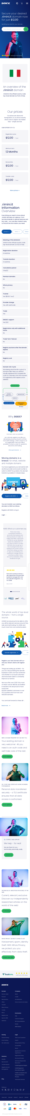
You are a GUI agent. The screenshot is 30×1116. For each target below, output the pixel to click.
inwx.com (4, 1097)
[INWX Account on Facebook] (11, 1090)
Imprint (16, 1040)
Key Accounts (5, 1062)
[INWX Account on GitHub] (14, 1090)
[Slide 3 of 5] (15, 592)
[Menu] (27, 3)
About (16, 994)
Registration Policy (19, 1055)
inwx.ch (21, 1097)
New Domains (5, 999)
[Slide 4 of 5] (17, 592)
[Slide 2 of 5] (13, 592)
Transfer (4, 1004)
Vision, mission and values (21, 1002)
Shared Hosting (5, 1037)
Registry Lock (5, 1015)
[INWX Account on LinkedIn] (17, 1090)
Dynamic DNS (5, 1018)
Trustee (3, 1010)
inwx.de (10, 1097)
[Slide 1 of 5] (11, 592)
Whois (3, 1012)
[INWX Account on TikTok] (23, 1090)
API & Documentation (20, 1021)
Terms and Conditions (20, 1037)
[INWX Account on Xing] (2, 1090)
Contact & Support (19, 1018)
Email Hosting (5, 1040)
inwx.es (26, 1097)
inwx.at (15, 1097)
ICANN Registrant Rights (21, 1065)
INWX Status (18, 1026)
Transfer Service (5, 1064)
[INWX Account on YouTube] (20, 1090)
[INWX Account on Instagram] (8, 1090)
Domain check (5, 994)
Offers (3, 1002)
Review (16, 1024)
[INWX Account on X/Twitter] (5, 1090)
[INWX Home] (6, 3)
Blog (3, 1079)
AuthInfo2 (4, 1020)
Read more (5, 705)
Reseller (3, 1059)
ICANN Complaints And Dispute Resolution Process (21, 1074)
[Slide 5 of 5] (19, 592)
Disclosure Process (19, 1058)
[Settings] (17, 3)
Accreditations (18, 999)
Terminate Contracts (20, 1079)
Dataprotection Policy (20, 1043)
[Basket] (22, 3)
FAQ (16, 1016)
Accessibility (18, 1045)
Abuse (16, 1048)
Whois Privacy (5, 1007)
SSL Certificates (5, 1043)
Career (16, 996)
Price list (4, 996)
